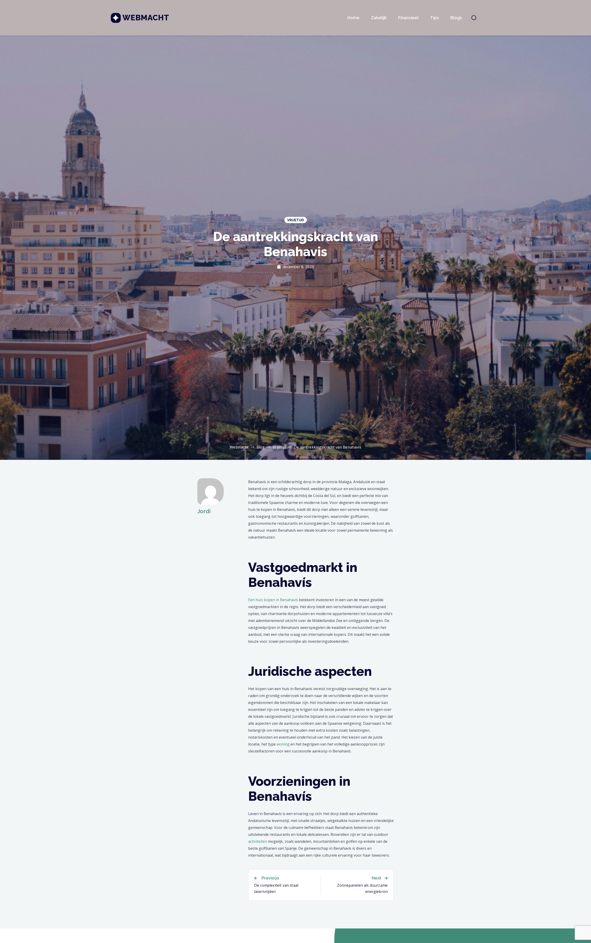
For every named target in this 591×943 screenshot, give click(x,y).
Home (353, 17)
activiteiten (257, 841)
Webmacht (145, 17)
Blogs (456, 17)
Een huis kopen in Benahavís (273, 599)
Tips (434, 17)
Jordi (204, 511)
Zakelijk (379, 17)
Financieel (408, 17)
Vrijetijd (295, 220)
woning (283, 744)
